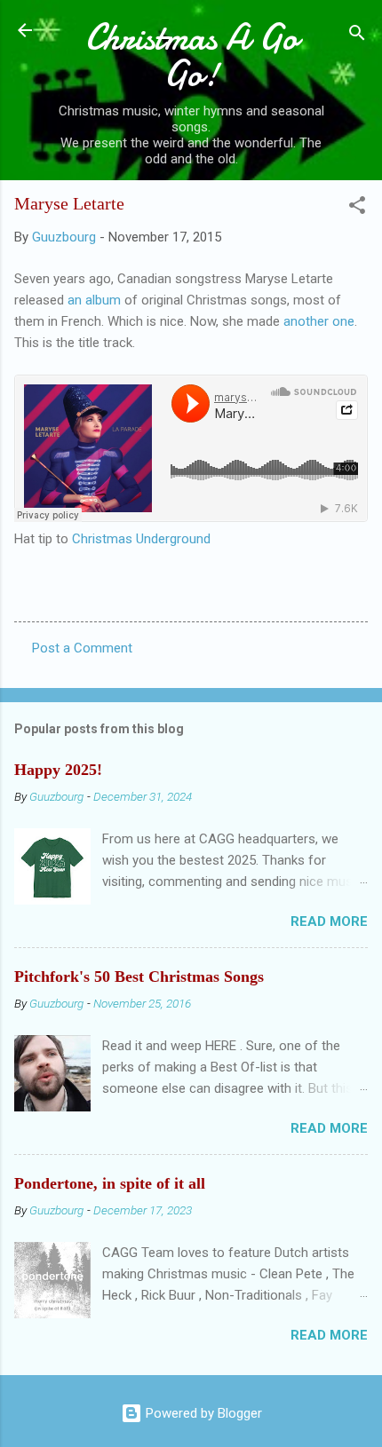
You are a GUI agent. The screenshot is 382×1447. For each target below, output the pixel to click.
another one (318, 321)
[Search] (357, 36)
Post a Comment (82, 648)
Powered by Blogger (202, 1413)
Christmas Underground (141, 539)
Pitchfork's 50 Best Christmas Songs (139, 976)
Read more (329, 921)
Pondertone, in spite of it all (109, 1183)
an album (96, 300)
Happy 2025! (58, 770)
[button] (357, 208)
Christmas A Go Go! (191, 55)
